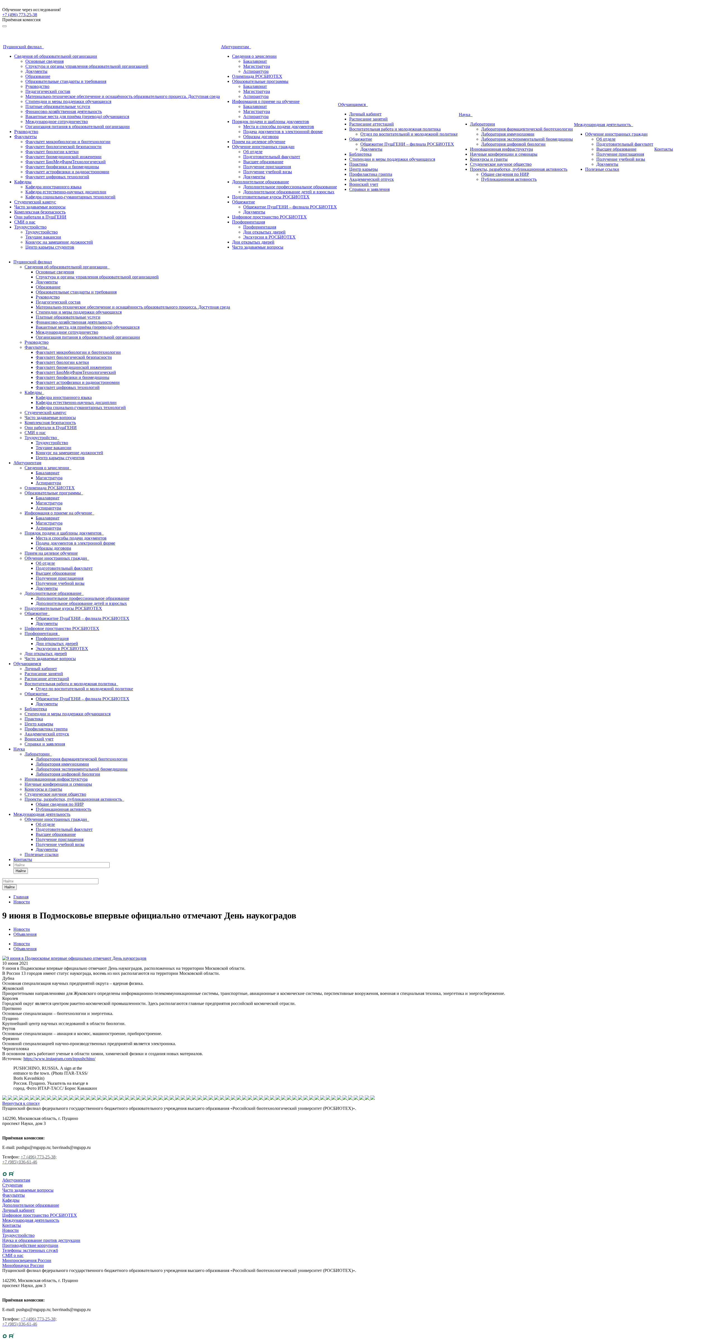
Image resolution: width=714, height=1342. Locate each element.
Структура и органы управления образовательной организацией (86, 66)
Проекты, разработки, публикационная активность (518, 169)
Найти (21, 871)
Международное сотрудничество (56, 121)
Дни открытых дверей (264, 232)
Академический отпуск (371, 179)
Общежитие (243, 201)
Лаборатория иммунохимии (507, 134)
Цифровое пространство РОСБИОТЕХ (269, 217)
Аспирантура (256, 71)
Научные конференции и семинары (503, 154)
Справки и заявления (369, 189)
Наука (465, 114)
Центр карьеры (363, 169)
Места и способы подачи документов (278, 126)
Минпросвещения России (26, 1260)
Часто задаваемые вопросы (40, 207)
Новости (21, 943)
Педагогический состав (47, 91)
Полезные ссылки (602, 169)
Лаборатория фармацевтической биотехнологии (527, 129)
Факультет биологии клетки (52, 151)
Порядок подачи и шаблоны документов (270, 121)
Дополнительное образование (260, 181)
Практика (358, 164)
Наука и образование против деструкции (41, 1240)
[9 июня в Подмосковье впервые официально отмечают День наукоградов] (74, 958)
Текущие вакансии (43, 237)
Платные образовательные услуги (57, 106)
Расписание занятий (368, 119)
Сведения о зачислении (254, 56)
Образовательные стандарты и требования (65, 81)
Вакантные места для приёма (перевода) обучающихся (77, 116)
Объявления (25, 948)
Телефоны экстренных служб (30, 1250)
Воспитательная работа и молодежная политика (395, 129)
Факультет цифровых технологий (57, 176)
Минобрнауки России (23, 1265)
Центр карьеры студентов (49, 247)
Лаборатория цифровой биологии (513, 144)
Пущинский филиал (23, 46)
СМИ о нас (24, 222)
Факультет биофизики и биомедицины (62, 166)
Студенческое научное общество (501, 164)
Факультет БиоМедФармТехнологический (65, 161)
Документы (36, 71)
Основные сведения (44, 61)
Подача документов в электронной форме (283, 131)
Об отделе (252, 151)
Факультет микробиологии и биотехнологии (67, 141)
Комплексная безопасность (40, 212)
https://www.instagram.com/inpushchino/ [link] (59, 1058)
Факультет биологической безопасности (63, 146)
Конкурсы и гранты (489, 159)
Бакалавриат (255, 61)
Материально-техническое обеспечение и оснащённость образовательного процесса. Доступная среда (122, 96)
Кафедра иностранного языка (53, 186)
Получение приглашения (267, 166)
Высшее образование (263, 161)
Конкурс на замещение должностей (59, 242)
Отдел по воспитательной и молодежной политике (409, 134)
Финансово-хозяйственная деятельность (63, 111)
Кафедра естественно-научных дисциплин (65, 191)
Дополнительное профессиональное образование (290, 186)
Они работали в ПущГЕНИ (40, 217)
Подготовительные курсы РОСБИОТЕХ (271, 196)
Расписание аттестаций (371, 124)
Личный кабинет (365, 114)
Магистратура (256, 66)
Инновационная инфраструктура (501, 149)
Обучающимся (353, 104)
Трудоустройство (30, 227)
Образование (37, 76)
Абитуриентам (236, 46)
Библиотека (360, 154)
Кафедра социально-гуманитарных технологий (70, 196)
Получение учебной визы (267, 171)
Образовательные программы (260, 81)
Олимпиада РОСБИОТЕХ (257, 76)
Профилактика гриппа (370, 174)
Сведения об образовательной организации (55, 56)
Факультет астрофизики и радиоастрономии (67, 171)
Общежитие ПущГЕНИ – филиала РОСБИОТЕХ (290, 207)
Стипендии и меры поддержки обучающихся (68, 101)
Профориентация (248, 222)
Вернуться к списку (21, 1103)
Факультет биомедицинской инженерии (63, 156)
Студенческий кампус (35, 201)
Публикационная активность (509, 179)
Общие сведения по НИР (505, 174)
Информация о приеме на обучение (266, 101)
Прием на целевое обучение (258, 141)
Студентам (12, 1185)
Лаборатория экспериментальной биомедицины (527, 139)
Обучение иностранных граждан (263, 146)
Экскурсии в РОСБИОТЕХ (269, 237)
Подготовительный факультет (271, 156)
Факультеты (25, 136)
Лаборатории (482, 124)
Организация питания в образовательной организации (77, 126)
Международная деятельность (603, 124)
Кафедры (23, 181)
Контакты (663, 149)
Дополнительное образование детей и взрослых (288, 191)
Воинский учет (363, 184)
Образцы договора (261, 136)
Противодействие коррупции (30, 1245)
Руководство (37, 86)
